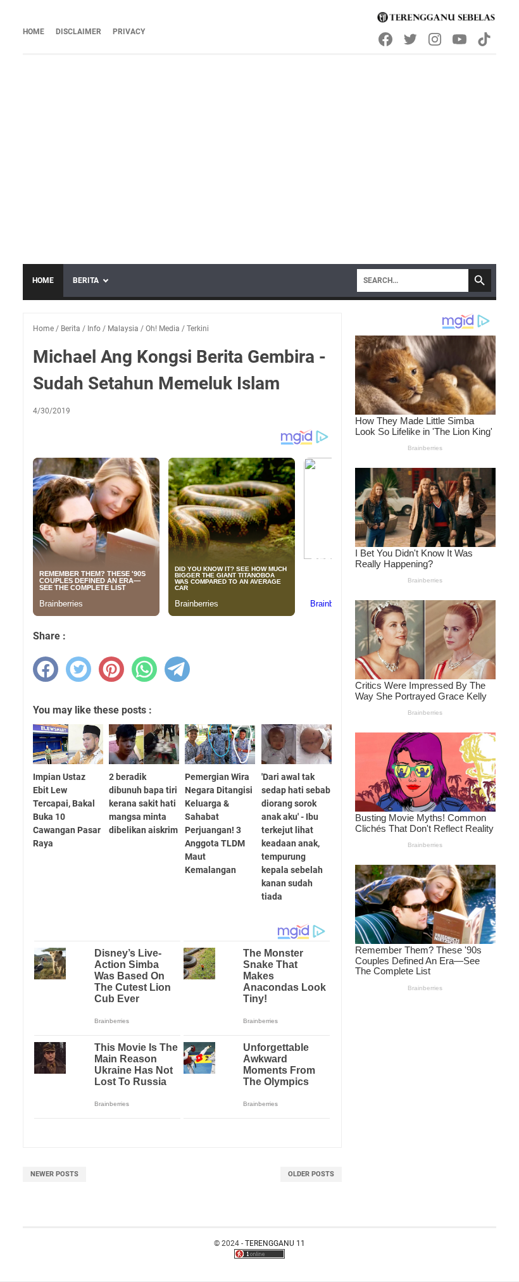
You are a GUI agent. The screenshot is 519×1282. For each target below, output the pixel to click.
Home (33, 31)
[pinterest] (111, 669)
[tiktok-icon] (485, 39)
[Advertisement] (259, 150)
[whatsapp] (144, 669)
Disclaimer (78, 31)
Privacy (129, 31)
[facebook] (45, 669)
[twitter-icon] (411, 39)
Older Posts (311, 1174)
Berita (86, 280)
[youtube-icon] (460, 39)
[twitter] (78, 669)
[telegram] (177, 669)
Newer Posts (54, 1174)
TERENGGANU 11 (275, 1243)
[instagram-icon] (436, 39)
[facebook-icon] (386, 39)
